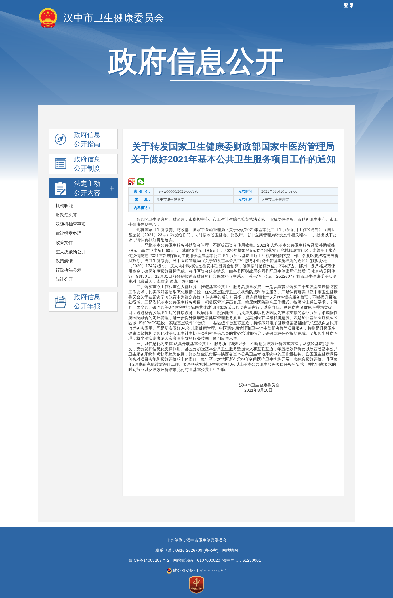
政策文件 (64, 242)
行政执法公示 (68, 270)
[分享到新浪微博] (132, 181)
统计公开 (64, 279)
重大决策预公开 (71, 252)
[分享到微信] (140, 181)
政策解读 (64, 261)
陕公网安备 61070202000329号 (199, 570)
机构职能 (64, 205)
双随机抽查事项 (71, 224)
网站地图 (230, 550)
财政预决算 (66, 215)
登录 (349, 5)
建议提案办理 (68, 233)
